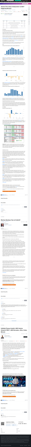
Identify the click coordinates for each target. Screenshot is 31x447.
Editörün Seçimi (6, 2)
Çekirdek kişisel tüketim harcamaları (6, 61)
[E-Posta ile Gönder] (12, 288)
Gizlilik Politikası (25, 445)
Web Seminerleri (25, 2)
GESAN (3, 161)
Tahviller (20, 2)
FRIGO (3, 158)
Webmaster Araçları (3, 432)
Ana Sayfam (9, 14)
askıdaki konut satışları (7, 82)
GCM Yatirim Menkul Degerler (8, 13)
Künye (17, 432)
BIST (13, 351)
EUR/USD (6, 355)
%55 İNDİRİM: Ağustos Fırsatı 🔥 (18, 0)
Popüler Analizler (2, 2)
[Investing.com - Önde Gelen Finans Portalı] (3, 0)
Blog (1, 428)
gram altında (16, 353)
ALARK (3, 178)
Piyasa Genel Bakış (10, 2)
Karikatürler (22, 2)
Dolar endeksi (16, 40)
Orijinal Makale (4, 182)
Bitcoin (4, 356)
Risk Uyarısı (29, 445)
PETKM (3, 164)
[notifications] (28, 0)
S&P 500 (21, 351)
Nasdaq (23, 351)
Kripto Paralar (17, 2)
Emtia (15, 2)
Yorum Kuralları (2, 208)
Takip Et (26, 14)
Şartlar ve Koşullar (21, 445)
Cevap (2, 307)
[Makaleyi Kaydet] (23, 10)
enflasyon (6, 57)
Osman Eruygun (3, 303)
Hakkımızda (17, 428)
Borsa (12, 2)
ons (13, 353)
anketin (12, 98)
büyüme (20, 120)
